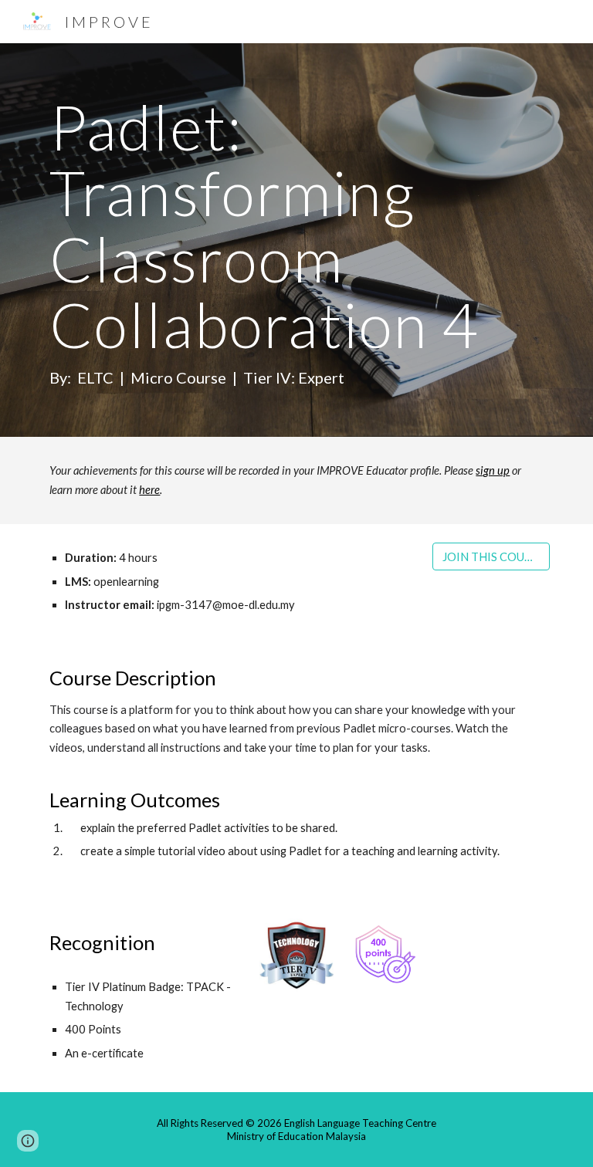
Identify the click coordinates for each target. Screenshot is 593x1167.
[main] (296, 240)
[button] (28, 1141)
